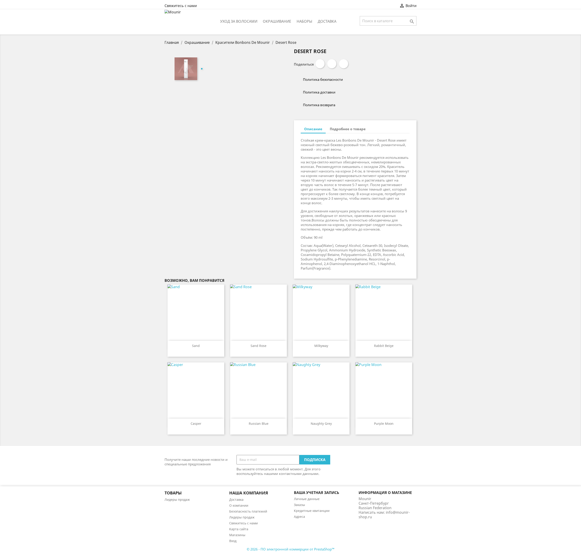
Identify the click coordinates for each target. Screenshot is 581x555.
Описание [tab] (313, 129)
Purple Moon (384, 423)
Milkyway (321, 346)
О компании (238, 505)
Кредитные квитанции (312, 510)
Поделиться (320, 63)
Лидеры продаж (177, 499)
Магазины (237, 535)
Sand (196, 346)
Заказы (299, 505)
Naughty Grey (321, 423)
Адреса (299, 516)
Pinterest (343, 63)
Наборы (304, 21)
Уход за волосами (238, 21)
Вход (232, 541)
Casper (196, 423)
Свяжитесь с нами (181, 5)
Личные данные (307, 499)
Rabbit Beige (384, 346)
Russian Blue (258, 423)
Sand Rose (258, 346)
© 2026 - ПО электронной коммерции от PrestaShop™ (291, 549)
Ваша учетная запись (316, 492)
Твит (331, 63)
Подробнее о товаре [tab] (348, 129)
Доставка (327, 21)
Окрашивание (277, 21)
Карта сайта (238, 529)
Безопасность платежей (248, 511)
